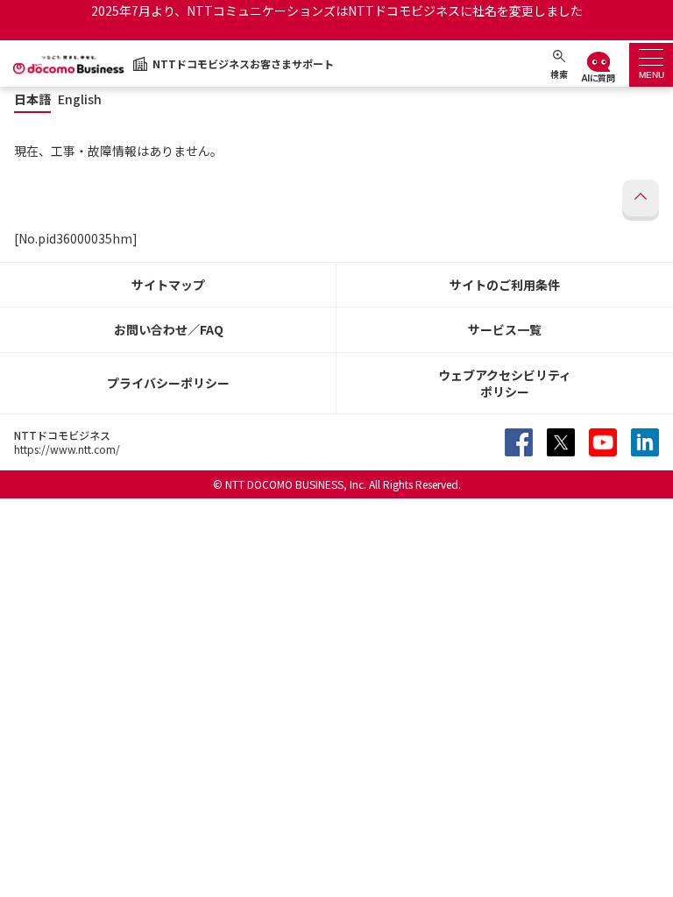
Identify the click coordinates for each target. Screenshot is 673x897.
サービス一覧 (505, 329)
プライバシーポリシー (168, 383)
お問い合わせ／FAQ (168, 329)
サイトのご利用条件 (505, 284)
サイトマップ (168, 284)
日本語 (32, 99)
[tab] (651, 65)
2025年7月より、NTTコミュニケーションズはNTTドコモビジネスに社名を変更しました (337, 10)
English (80, 99)
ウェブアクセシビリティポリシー (504, 383)
